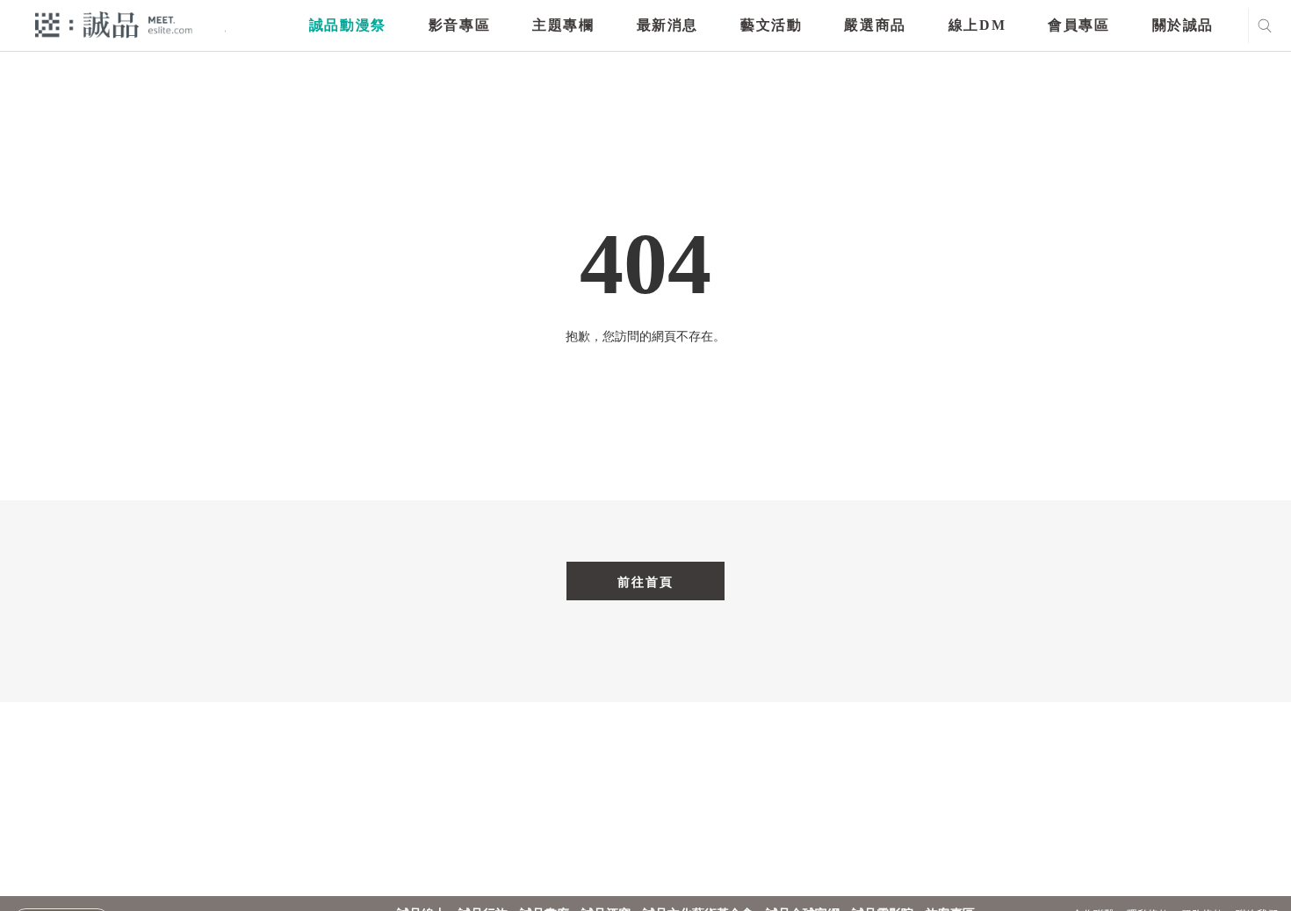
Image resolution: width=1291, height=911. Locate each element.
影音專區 (459, 25)
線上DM (977, 25)
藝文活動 (771, 25)
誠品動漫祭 (347, 25)
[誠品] (113, 24)
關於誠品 (1183, 25)
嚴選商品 (874, 25)
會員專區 (1078, 25)
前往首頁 (645, 582)
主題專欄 (563, 25)
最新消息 (667, 25)
